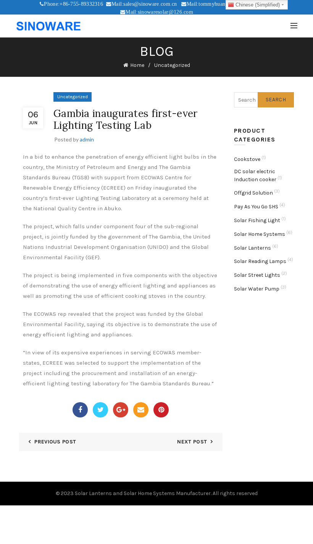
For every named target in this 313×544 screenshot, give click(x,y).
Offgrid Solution (253, 193)
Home (137, 65)
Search (276, 99)
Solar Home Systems (259, 234)
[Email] (140, 409)
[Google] (120, 409)
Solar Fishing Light (257, 220)
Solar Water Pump (256, 289)
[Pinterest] (161, 409)
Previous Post (55, 441)
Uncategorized (172, 65)
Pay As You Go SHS (256, 206)
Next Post (192, 441)
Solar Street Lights (257, 275)
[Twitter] (100, 409)
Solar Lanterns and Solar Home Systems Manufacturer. (143, 493)
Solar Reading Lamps (260, 261)
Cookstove (247, 159)
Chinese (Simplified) (257, 5)
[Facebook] (80, 409)
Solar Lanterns (252, 248)
